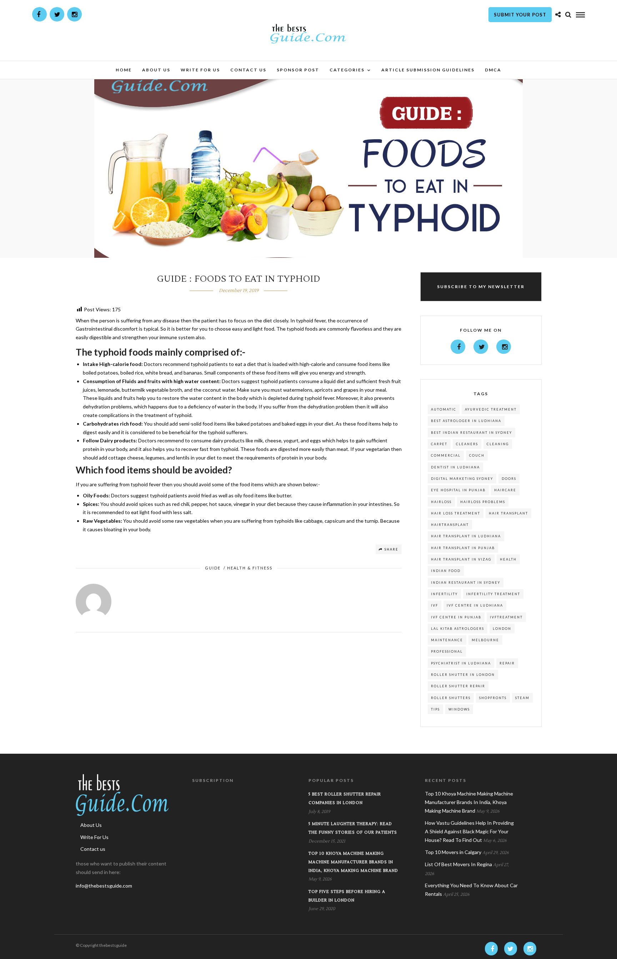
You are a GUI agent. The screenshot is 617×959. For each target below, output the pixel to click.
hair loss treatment (455, 513)
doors (509, 479)
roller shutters (451, 698)
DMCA (493, 69)
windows (459, 709)
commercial (446, 455)
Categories (347, 69)
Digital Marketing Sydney (462, 479)
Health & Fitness (249, 568)
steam (522, 698)
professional (447, 651)
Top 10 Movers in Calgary (453, 852)
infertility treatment (493, 594)
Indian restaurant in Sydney (465, 582)
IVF (434, 605)
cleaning (498, 444)
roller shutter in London (463, 675)
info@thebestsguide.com (104, 886)
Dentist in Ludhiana (455, 467)
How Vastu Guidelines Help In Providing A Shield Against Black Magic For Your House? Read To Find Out (469, 831)
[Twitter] (480, 347)
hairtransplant (450, 525)
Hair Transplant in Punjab (463, 548)
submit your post (520, 14)
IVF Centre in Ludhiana (475, 605)
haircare (505, 490)
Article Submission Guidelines (428, 69)
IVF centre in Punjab (456, 617)
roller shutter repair (458, 686)
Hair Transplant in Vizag (461, 559)
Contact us (248, 69)
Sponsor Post (298, 69)
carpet (439, 444)
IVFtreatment (506, 617)
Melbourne (485, 640)
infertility (444, 594)
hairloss (441, 502)
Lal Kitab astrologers (457, 629)
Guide (213, 568)
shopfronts (493, 698)
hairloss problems (482, 502)
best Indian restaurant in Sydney (471, 433)
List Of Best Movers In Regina (458, 864)
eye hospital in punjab (458, 490)
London (502, 629)
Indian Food (446, 571)
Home (124, 69)
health (508, 559)
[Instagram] (74, 14)
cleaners (467, 444)
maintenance (447, 640)
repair (507, 663)
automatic (443, 409)
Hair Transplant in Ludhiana (466, 536)
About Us (156, 69)
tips (435, 709)
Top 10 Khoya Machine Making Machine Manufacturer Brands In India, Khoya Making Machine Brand (353, 862)
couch (477, 455)
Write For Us (200, 69)
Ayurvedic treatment (491, 409)
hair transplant (508, 513)
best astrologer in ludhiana (466, 421)
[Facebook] (458, 347)
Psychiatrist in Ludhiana (461, 663)
